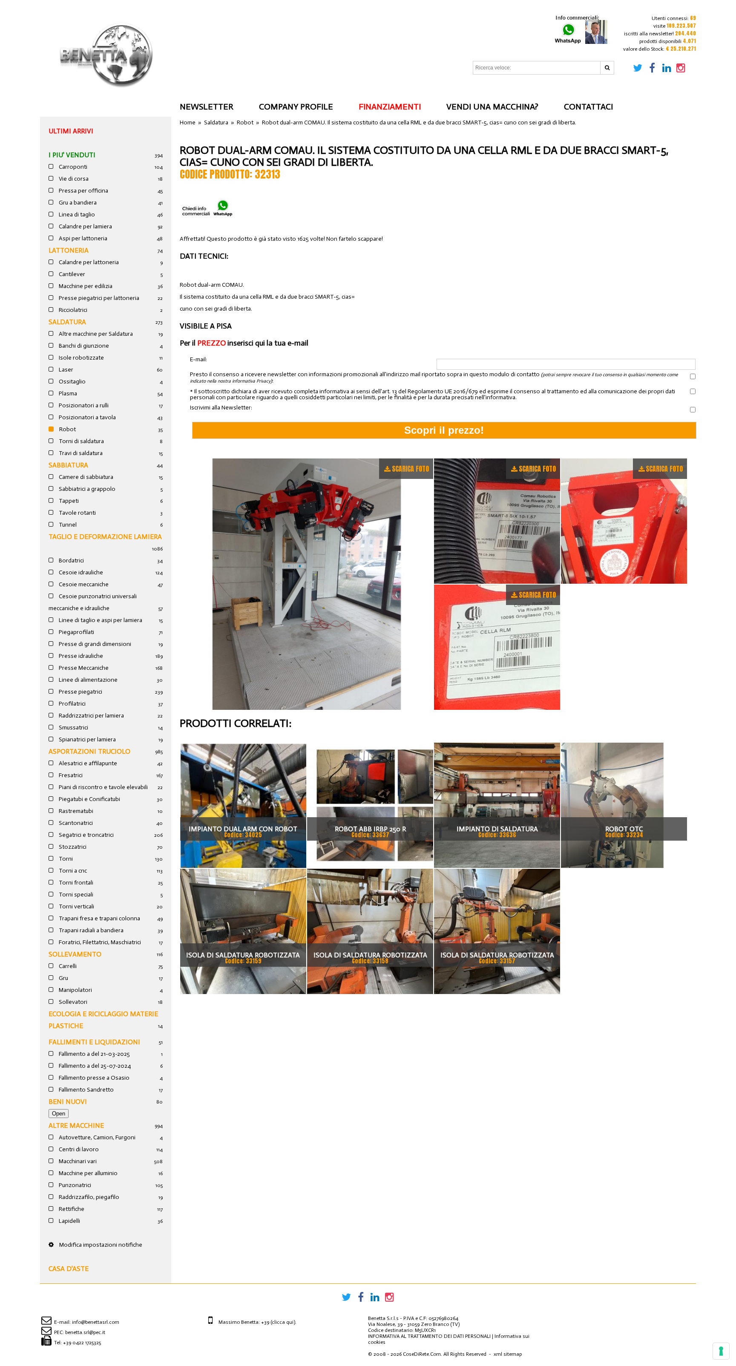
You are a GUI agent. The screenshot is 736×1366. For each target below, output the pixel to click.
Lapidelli (69, 1221)
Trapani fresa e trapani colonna (99, 918)
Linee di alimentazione (88, 679)
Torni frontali (75, 882)
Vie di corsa (73, 178)
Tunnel (67, 524)
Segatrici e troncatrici (86, 835)
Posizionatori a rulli (83, 405)
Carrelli (67, 966)
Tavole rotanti (77, 512)
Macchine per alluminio (88, 1173)
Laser (65, 369)
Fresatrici (70, 775)
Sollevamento (75, 954)
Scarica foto (410, 469)
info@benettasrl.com (95, 1322)
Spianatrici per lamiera (87, 739)
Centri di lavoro (78, 1149)
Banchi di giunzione (83, 345)
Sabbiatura (68, 465)
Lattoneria (69, 250)
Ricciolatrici (72, 310)
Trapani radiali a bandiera (91, 930)
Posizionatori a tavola (87, 417)
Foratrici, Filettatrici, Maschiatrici (99, 942)
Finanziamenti (390, 106)
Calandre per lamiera (85, 226)
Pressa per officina (83, 190)
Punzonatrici (74, 1185)
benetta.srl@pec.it (85, 1332)
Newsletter (206, 106)
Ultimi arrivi (71, 131)
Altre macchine (76, 1125)
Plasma (67, 393)
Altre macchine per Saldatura (95, 333)
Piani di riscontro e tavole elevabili (103, 787)
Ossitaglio (72, 381)
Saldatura (67, 322)
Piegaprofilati (76, 632)
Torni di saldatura (81, 441)
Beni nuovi (68, 1102)
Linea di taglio (76, 214)
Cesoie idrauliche (80, 572)
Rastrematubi (75, 811)
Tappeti (68, 500)
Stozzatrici (72, 846)
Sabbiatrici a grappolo (86, 489)
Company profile (296, 106)
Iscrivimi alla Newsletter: (221, 408)
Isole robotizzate (81, 357)
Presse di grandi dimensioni (94, 644)
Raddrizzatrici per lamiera (91, 715)
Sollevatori (72, 1002)
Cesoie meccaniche (83, 584)
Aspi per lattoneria (82, 238)
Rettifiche (71, 1209)
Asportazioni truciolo (89, 751)
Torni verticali (76, 906)
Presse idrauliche (80, 656)
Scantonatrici (75, 823)
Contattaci (588, 106)
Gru (63, 978)
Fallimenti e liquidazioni (94, 1042)
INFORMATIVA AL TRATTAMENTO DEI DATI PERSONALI (429, 1336)
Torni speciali (75, 894)
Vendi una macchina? (492, 106)
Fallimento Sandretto (86, 1089)
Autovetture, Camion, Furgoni (96, 1137)
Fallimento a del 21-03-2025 (94, 1054)
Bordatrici (71, 560)
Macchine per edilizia (85, 286)
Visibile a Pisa (206, 326)
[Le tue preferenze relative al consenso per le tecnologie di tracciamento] (721, 1351)
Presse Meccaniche (83, 667)
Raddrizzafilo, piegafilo (88, 1197)
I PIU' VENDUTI (72, 155)
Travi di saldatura (80, 453)
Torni (65, 858)
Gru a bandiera (77, 202)
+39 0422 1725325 (82, 1343)
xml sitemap (508, 1354)
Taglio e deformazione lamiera (105, 537)
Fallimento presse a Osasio (93, 1077)
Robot (67, 429)
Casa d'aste (69, 1269)
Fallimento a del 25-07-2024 (94, 1065)
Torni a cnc (72, 870)
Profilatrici (72, 703)
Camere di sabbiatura (85, 477)
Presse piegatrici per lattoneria (98, 298)
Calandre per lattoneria (88, 262)
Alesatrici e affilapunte (87, 763)
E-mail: (198, 360)
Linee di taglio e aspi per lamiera (100, 620)
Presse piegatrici (80, 691)
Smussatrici (73, 727)
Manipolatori (75, 990)
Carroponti (72, 166)
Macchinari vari (77, 1161)
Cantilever (71, 274)
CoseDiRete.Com (422, 1354)
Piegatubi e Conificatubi (89, 799)
